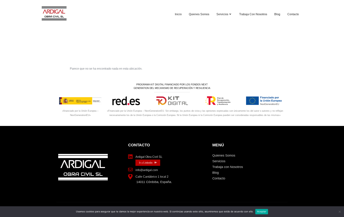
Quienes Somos (199, 14)
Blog (277, 14)
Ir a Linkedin (145, 162)
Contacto (293, 14)
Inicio (178, 14)
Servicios (222, 14)
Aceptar (261, 211)
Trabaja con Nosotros (253, 14)
